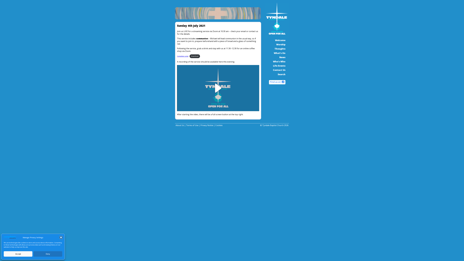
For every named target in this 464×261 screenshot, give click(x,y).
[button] (61, 237)
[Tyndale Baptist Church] (277, 82)
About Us (180, 125)
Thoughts (280, 48)
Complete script (182, 56)
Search (281, 74)
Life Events (279, 65)
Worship (280, 44)
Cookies (219, 125)
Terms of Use (192, 125)
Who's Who (279, 61)
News (282, 57)
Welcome (280, 40)
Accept (18, 254)
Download (194, 56)
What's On (279, 53)
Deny (48, 254)
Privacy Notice (206, 125)
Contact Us (279, 70)
